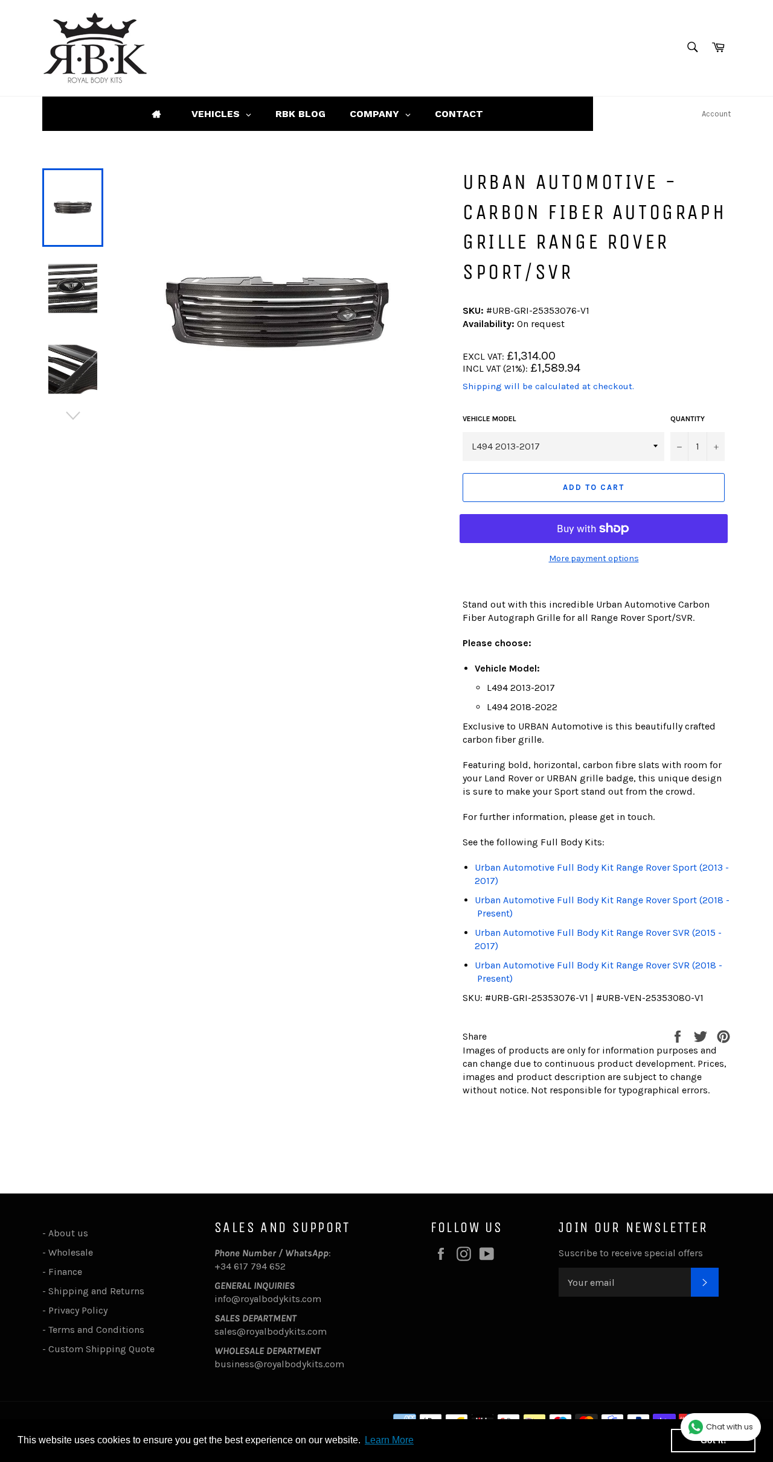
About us (68, 1233)
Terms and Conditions (96, 1329)
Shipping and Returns (96, 1291)
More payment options (594, 558)
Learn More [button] (389, 1440)
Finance (65, 1271)
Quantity (687, 419)
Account (716, 113)
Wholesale (73, 1252)
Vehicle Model (489, 419)
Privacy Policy (77, 1310)
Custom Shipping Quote (101, 1349)
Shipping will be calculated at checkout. (548, 386)
